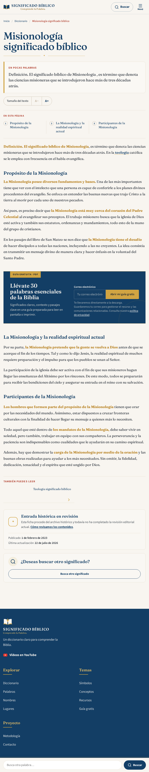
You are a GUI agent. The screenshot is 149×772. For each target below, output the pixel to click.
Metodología (11, 736)
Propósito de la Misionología (20, 125)
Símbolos (85, 683)
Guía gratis (86, 709)
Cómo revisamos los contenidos (51, 527)
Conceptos (86, 691)
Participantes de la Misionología (112, 125)
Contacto (9, 744)
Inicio (6, 21)
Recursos (85, 700)
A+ (47, 101)
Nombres (9, 700)
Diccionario (21, 21)
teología (121, 152)
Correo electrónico (85, 287)
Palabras (9, 691)
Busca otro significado (74, 574)
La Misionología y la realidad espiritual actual (70, 127)
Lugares (8, 709)
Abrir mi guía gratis (122, 294)
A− (37, 101)
